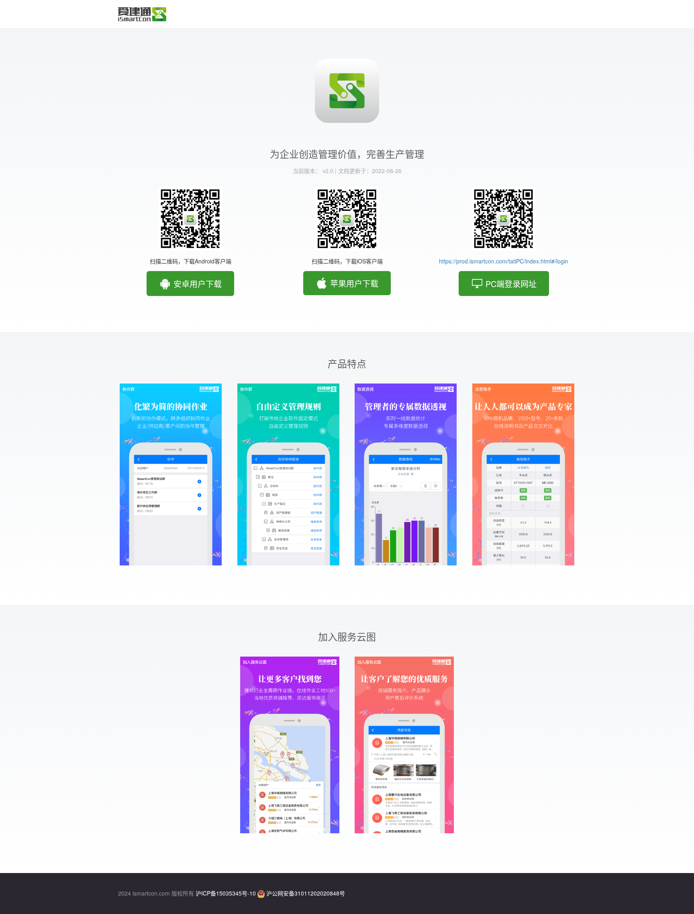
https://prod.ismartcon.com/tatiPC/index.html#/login (503, 261)
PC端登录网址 (510, 284)
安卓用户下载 (196, 284)
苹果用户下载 (353, 283)
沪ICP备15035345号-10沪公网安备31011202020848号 (270, 893)
